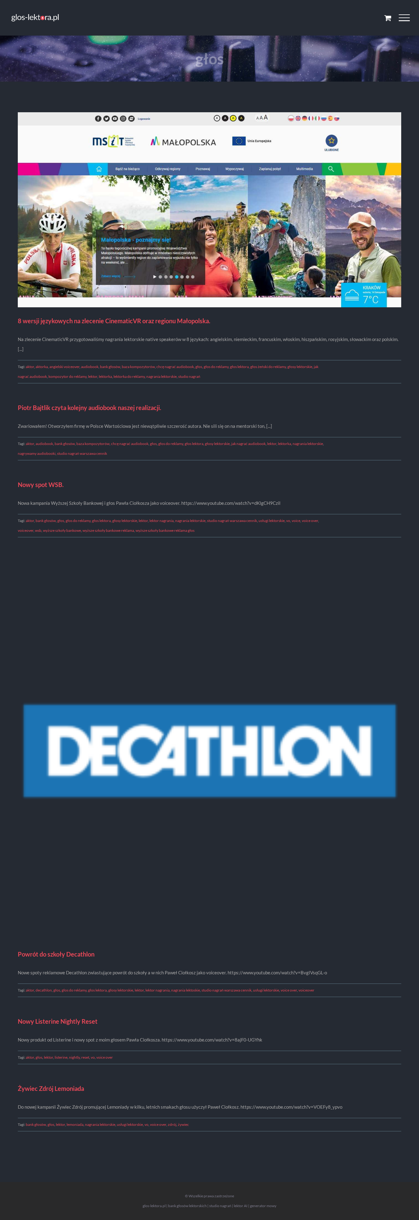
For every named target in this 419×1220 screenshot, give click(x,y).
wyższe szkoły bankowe (62, 530)
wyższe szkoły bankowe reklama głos (165, 530)
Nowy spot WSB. (41, 484)
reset (85, 1057)
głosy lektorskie (299, 366)
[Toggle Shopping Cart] (387, 17)
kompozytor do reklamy (67, 376)
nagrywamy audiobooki (37, 453)
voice (296, 520)
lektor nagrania (161, 520)
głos (198, 366)
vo (288, 520)
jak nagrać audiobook (248, 443)
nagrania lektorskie (161, 376)
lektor (92, 376)
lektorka (105, 376)
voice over (310, 520)
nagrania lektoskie (185, 990)
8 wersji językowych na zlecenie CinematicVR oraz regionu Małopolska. (114, 320)
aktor (30, 366)
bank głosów (110, 366)
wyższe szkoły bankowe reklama (108, 530)
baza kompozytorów (138, 366)
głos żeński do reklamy (268, 366)
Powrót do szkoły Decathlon (56, 954)
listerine (61, 1057)
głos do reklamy (216, 366)
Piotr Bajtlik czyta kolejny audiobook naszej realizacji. (89, 407)
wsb (38, 530)
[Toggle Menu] (404, 17)
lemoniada (75, 1124)
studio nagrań (189, 376)
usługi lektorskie (272, 520)
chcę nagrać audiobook (175, 366)
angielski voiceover (64, 366)
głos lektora (239, 366)
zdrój (172, 1124)
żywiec (183, 1124)
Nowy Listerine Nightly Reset (58, 1021)
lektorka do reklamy (129, 376)
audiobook (89, 366)
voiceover (25, 530)
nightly (74, 1057)
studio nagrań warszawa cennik (82, 453)
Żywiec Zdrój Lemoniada (51, 1088)
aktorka (42, 366)
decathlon (44, 990)
